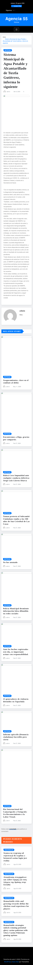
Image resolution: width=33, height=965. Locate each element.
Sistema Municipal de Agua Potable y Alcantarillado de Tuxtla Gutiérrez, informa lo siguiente (15, 41)
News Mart (15, 962)
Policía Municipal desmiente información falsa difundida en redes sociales (16, 611)
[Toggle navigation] (16, 29)
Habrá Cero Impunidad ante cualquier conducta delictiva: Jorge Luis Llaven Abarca (16, 478)
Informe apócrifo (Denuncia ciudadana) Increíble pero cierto (16, 737)
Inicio (4, 37)
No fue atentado (10, 562)
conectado (12, 829)
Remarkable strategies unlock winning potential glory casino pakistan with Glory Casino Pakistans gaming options (16, 930)
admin (8, 91)
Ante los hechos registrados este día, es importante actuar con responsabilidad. (15, 651)
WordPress (7, 962)
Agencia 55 (16, 18)
